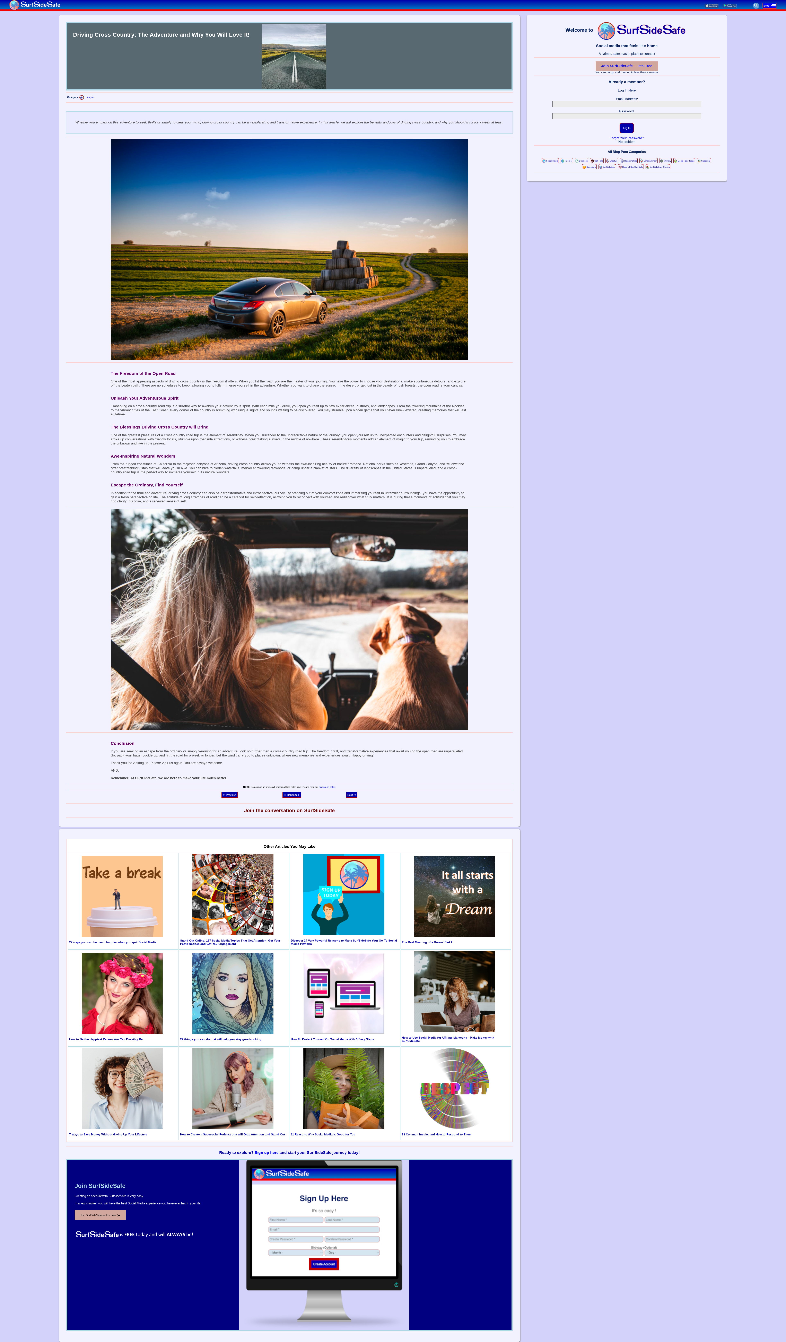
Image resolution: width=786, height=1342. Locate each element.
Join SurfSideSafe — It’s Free (626, 66)
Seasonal (705, 161)
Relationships (630, 161)
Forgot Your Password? (627, 138)
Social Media (552, 161)
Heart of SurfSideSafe (632, 167)
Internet (568, 161)
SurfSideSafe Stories (660, 167)
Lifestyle (89, 97)
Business (583, 161)
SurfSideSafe (609, 167)
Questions (591, 167)
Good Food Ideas (686, 161)
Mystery (667, 161)
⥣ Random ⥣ (292, 794)
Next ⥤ (351, 794)
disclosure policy (327, 787)
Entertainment (650, 161)
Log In (626, 128)
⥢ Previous (229, 794)
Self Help (598, 161)
